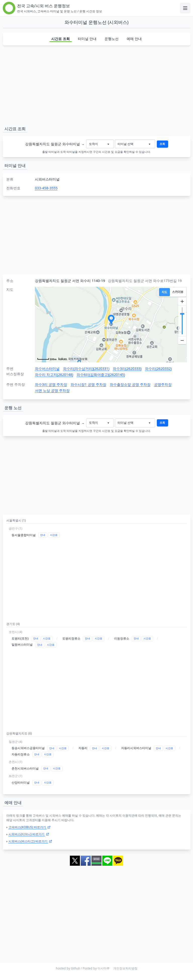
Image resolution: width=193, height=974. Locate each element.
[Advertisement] (96, 85)
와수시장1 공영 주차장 (88, 384)
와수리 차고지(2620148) (54, 374)
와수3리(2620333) (127, 368)
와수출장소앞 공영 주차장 (130, 384)
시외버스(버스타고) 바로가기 (28, 841)
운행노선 (112, 38)
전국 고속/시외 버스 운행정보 (43, 6)
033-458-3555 (46, 188)
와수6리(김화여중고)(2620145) (101, 374)
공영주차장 (163, 384)
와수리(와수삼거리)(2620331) (86, 368)
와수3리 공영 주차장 (51, 384)
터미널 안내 (87, 38)
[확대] (182, 301)
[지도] (164, 292)
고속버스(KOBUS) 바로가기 (28, 827)
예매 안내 (134, 38)
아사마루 (104, 968)
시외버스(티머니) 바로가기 (27, 834)
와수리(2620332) (158, 368)
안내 (42, 535)
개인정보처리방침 (125, 968)
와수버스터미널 (47, 368)
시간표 (54, 535)
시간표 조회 (60, 38)
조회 (162, 144)
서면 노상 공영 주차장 (52, 390)
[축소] (182, 340)
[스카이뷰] (178, 292)
